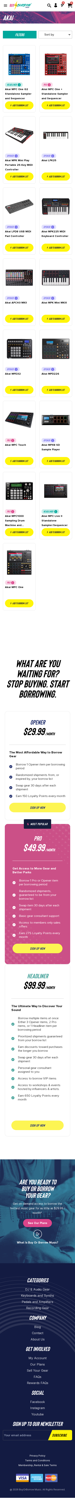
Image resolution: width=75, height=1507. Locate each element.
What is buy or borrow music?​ (37, 1242)
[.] (38, 1234)
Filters (19, 34)
